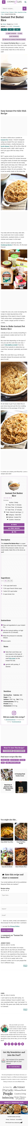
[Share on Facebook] (11, 29)
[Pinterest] (15, 1044)
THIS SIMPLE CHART (11, 345)
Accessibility (19, 1119)
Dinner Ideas (5, 760)
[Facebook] (5, 1044)
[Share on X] (17, 29)
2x (8, 580)
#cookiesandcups (16, 721)
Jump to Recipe (11, 33)
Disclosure (12, 1119)
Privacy (7, 1119)
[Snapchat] (22, 1044)
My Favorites (14, 36)
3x (11, 580)
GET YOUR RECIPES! (14, 1066)
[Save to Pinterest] (4, 29)
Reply (25, 965)
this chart (12, 658)
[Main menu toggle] (3, 2)
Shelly (4, 24)
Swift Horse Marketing (14, 1122)
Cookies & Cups (4, 12)
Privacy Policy (14, 926)
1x (5, 580)
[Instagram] (12, 1044)
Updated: (3, 26)
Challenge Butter (6, 245)
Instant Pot (4, 140)
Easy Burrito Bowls (7, 866)
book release (5, 146)
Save (20, 33)
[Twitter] (8, 1044)
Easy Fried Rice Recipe (21, 842)
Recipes (11, 12)
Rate (15, 524)
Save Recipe (9, 751)
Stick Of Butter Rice (21, 866)
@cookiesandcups (10, 719)
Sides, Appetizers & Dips (20, 12)
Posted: (9, 24)
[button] (25, 2)
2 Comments (16, 26)
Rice (3, 14)
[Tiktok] (19, 1044)
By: (1, 24)
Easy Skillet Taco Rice (7, 842)
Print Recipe (15, 528)
